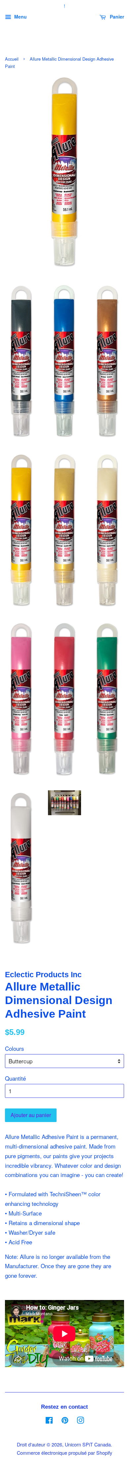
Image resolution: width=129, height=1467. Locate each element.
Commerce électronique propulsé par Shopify (64, 1452)
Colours (14, 1048)
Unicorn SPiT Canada (88, 1444)
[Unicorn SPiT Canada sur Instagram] (80, 1421)
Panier (116, 16)
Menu (20, 16)
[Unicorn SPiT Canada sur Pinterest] (64, 1421)
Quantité (15, 1078)
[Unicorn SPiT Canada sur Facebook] (49, 1421)
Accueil (12, 59)
